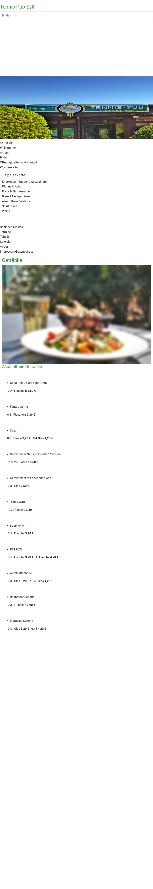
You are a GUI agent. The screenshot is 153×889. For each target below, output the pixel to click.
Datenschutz (24, 251)
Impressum (7, 251)
